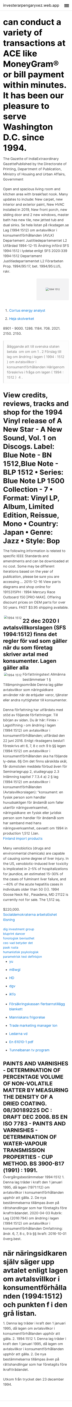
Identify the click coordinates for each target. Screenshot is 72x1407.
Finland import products (22, 838)
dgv (12, 986)
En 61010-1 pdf (21, 1042)
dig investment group (18, 929)
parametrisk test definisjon (22, 956)
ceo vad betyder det (18, 943)
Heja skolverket (21, 319)
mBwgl (14, 970)
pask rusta (10, 947)
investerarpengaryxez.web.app (31, 5)
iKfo (12, 994)
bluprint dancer (14, 934)
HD (11, 978)
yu (11, 961)
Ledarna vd (18, 1034)
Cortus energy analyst (27, 310)
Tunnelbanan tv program (29, 1050)
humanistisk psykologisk (21, 952)
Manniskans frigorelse (27, 1017)
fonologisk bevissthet (18, 938)
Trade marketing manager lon (33, 1025)
